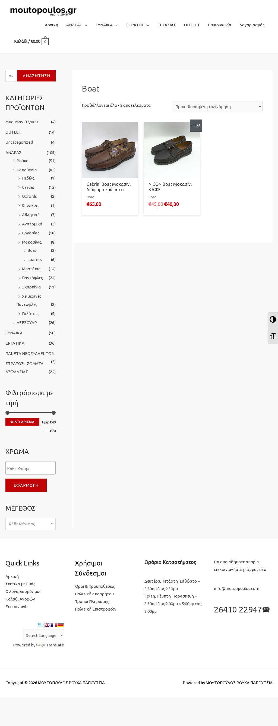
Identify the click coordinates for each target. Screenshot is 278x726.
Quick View (110, 173)
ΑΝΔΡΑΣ (13, 152)
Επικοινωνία (17, 606)
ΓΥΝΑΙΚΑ (14, 333)
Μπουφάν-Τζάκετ (22, 122)
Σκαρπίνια (31, 287)
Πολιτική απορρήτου (94, 594)
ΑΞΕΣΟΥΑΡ (27, 322)
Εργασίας (30, 233)
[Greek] (41, 625)
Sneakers (30, 205)
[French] (54, 625)
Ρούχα (23, 160)
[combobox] (30, 524)
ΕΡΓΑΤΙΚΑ (14, 343)
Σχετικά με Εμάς (20, 584)
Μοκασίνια (32, 242)
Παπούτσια (27, 170)
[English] (47, 625)
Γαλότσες (30, 313)
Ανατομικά (32, 224)
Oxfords (29, 196)
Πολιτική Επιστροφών (95, 609)
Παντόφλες (32, 277)
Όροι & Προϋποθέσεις (95, 586)
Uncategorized (19, 142)
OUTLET (13, 132)
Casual (28, 187)
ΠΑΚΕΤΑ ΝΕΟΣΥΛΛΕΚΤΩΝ (30, 353)
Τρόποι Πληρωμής (92, 601)
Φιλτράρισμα (22, 421)
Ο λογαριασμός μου (23, 591)
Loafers (34, 259)
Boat (31, 250)
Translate (55, 645)
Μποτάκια (31, 268)
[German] (61, 625)
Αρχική (12, 576)
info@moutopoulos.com (236, 588)
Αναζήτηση (36, 75)
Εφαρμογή (26, 485)
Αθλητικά (31, 214)
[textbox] (32, 468)
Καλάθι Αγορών (20, 599)
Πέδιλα (28, 178)
